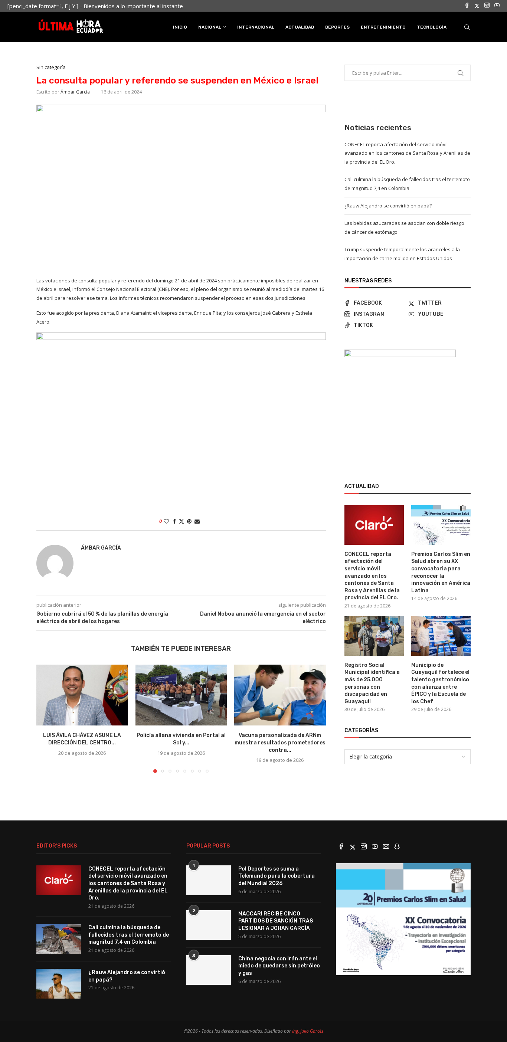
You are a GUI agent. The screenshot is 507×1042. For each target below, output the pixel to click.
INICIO (180, 27)
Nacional (209, 27)
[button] (46, 718)
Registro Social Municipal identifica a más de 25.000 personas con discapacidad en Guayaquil (372, 683)
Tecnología (432, 27)
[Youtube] (497, 6)
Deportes (337, 27)
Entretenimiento (383, 27)
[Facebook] (467, 6)
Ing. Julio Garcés (307, 1031)
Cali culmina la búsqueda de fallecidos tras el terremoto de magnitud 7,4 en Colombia (128, 934)
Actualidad (299, 27)
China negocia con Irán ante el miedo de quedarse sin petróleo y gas (279, 966)
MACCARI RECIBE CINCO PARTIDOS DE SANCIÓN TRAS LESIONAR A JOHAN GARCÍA (275, 921)
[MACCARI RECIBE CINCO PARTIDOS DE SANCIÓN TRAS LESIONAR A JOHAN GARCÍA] (208, 925)
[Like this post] (166, 521)
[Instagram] (487, 6)
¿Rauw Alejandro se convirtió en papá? (388, 205)
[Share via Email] (197, 521)
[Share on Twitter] (181, 521)
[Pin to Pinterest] (189, 521)
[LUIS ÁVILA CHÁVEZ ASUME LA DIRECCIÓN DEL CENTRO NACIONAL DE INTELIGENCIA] (82, 695)
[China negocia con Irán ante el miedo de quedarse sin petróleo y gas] (208, 970)
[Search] (467, 27)
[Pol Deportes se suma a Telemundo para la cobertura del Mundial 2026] (208, 880)
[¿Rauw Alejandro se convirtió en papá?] (58, 984)
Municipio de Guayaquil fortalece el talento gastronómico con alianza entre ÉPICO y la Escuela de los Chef (440, 683)
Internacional (255, 27)
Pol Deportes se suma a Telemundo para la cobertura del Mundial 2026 (276, 876)
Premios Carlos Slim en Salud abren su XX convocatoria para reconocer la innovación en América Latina (440, 572)
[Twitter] (477, 6)
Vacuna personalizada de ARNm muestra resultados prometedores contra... (280, 742)
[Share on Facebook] (174, 521)
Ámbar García (75, 92)
